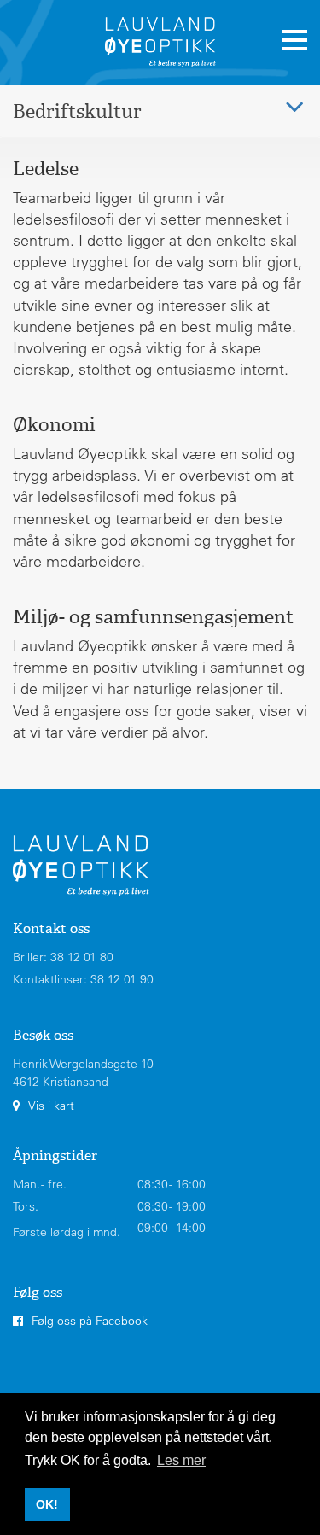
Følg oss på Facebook (90, 1320)
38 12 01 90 (122, 979)
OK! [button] (47, 1504)
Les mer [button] (181, 1460)
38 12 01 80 (81, 957)
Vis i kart (51, 1105)
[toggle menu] (294, 41)
